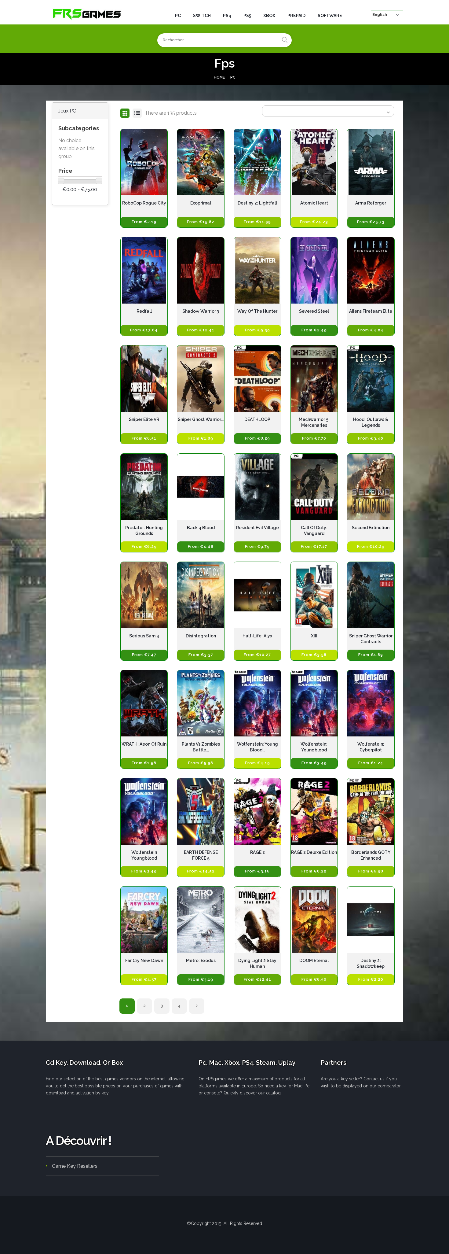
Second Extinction (370, 527)
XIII (314, 635)
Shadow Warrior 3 (200, 311)
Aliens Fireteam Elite (370, 311)
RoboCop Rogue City (144, 203)
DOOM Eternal (314, 960)
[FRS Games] (87, 14)
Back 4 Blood (201, 527)
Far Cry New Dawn (144, 960)
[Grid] (125, 113)
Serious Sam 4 (144, 635)
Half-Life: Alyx (257, 635)
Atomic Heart (314, 203)
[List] (137, 113)
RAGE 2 (257, 852)
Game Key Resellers (74, 1166)
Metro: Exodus (201, 960)
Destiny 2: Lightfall (257, 203)
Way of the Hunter (257, 311)
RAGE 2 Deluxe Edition (314, 852)
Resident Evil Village (257, 527)
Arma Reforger (370, 203)
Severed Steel (314, 311)
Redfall (144, 311)
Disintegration (201, 635)
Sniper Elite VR (144, 419)
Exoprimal (200, 203)
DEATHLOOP (257, 419)
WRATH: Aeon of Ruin (144, 744)
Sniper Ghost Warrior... (201, 419)
